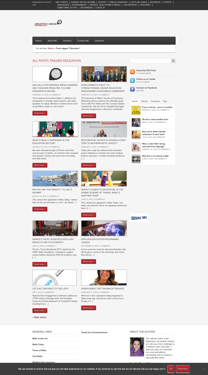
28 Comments (159, 137)
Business (155, 2)
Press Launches (118, 2)
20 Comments (161, 159)
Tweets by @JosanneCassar (94, 332)
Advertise (99, 40)
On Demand (86, 8)
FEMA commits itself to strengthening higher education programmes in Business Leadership (102, 88)
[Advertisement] (120, 23)
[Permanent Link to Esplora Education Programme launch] (104, 228)
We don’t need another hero (155, 119)
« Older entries (39, 317)
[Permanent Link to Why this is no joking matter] (136, 159)
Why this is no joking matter (155, 156)
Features (145, 5)
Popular (135, 101)
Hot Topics (62, 2)
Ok (171, 369)
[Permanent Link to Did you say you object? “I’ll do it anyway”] (55, 178)
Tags (165, 101)
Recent (144, 101)
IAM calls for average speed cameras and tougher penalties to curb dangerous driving (55, 88)
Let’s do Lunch (139, 2)
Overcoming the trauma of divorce (102, 288)
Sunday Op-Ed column (83, 2)
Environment (79, 5)
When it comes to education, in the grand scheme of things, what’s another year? (102, 192)
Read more (183, 369)
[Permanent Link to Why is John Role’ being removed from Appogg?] (136, 147)
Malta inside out (40, 338)
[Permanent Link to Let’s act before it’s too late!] (54, 277)
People (168, 2)
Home (38, 40)
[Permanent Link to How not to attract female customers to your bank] (136, 134)
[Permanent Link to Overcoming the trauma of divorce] (104, 277)
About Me (52, 40)
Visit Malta (37, 356)
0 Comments (55, 95)
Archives (67, 40)
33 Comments (160, 122)
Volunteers (130, 5)
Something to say (67, 8)
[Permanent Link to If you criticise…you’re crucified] (136, 110)
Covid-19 (100, 8)
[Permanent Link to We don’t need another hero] (136, 122)
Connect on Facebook (146, 88)
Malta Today (38, 344)
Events (102, 2)
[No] (204, 368)
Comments (155, 101)
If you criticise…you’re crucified (157, 107)
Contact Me (83, 40)
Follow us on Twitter (145, 79)
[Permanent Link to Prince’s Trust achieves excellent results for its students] (55, 228)
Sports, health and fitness (105, 5)
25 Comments (164, 149)
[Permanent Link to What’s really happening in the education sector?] (55, 129)
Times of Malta (39, 350)
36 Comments (163, 110)
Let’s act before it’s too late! (50, 288)
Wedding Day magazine (43, 362)
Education (63, 5)
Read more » (40, 113)
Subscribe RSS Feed (146, 70)
